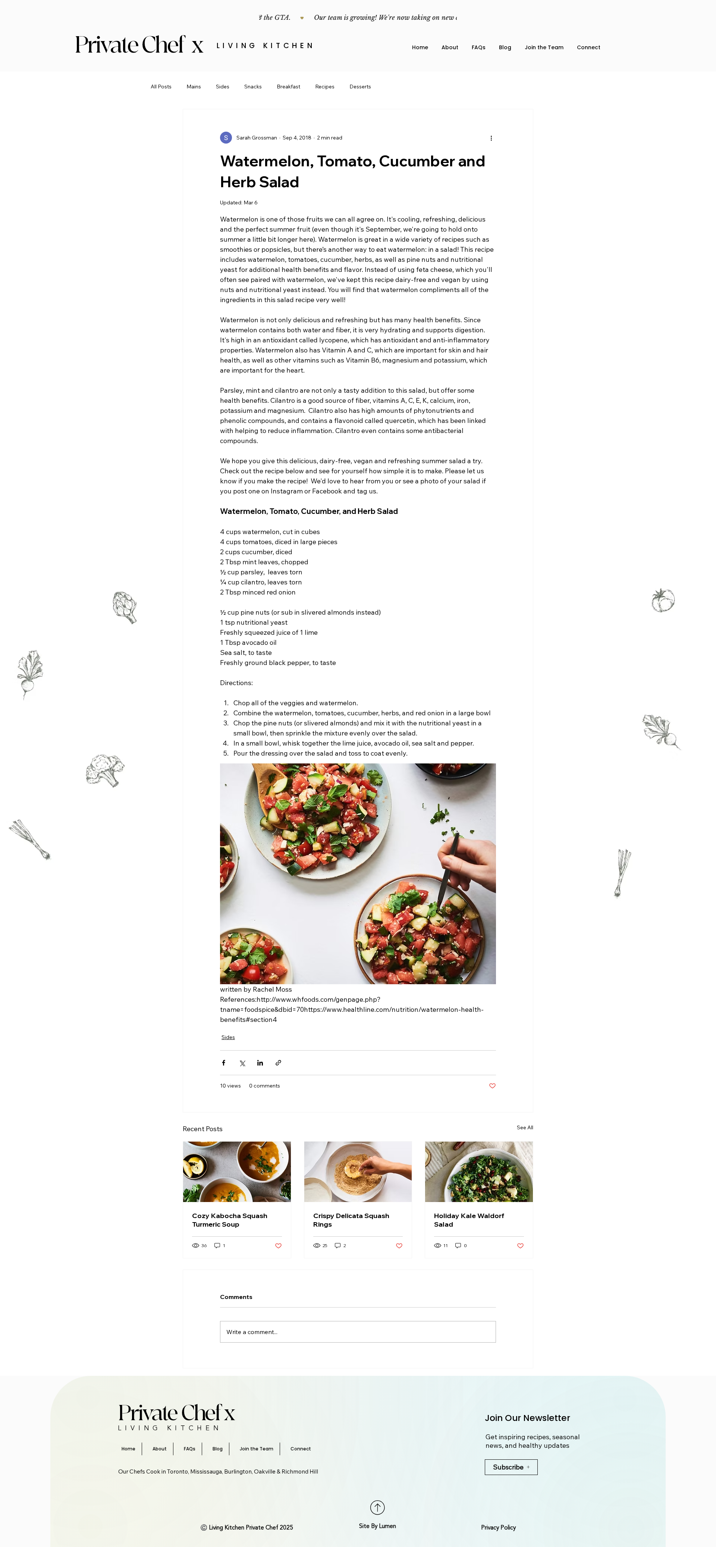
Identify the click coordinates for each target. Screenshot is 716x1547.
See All (525, 1127)
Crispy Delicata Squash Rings (351, 1219)
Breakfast (288, 86)
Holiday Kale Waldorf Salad (469, 1219)
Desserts (360, 86)
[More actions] (491, 137)
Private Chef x (141, 45)
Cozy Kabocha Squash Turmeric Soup (229, 1219)
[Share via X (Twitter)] (241, 1062)
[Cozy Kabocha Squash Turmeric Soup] (237, 1172)
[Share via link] (278, 1062)
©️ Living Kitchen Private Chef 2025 (246, 1528)
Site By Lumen (377, 1526)
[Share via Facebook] (223, 1062)
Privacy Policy (498, 1528)
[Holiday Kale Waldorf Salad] (479, 1172)
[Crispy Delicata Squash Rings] (358, 1172)
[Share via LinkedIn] (260, 1062)
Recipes (325, 86)
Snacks (253, 86)
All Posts (161, 86)
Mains (193, 86)
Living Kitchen (266, 46)
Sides (222, 86)
